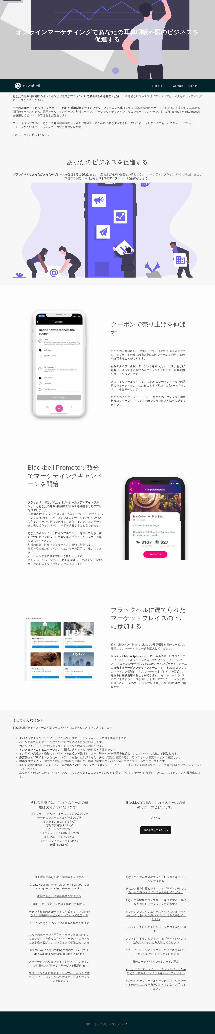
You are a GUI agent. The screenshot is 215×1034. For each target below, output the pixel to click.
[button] (107, 115)
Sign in (193, 85)
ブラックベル (116, 1024)
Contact (178, 85)
